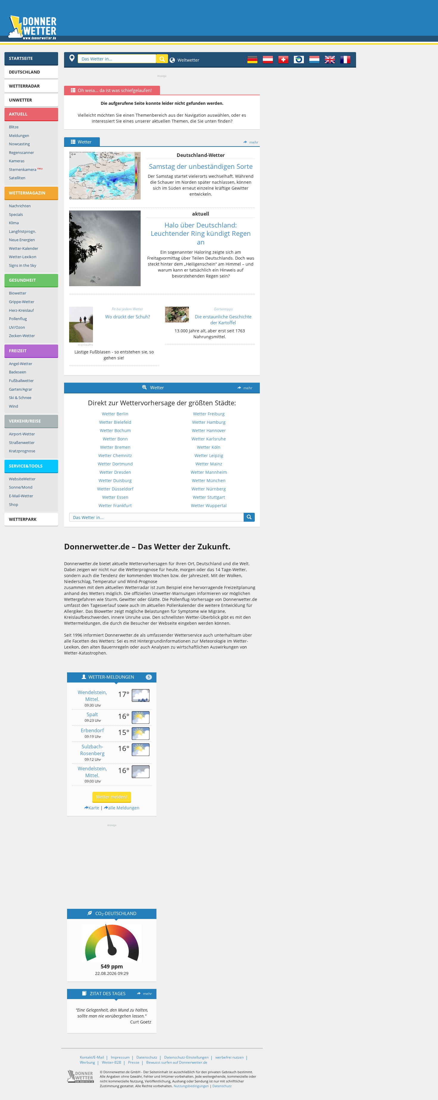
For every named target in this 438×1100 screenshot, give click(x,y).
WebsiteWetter (22, 479)
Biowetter (17, 293)
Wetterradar (24, 86)
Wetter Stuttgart (209, 497)
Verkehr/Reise (25, 421)
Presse (133, 1062)
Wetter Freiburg (209, 414)
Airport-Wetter (22, 434)
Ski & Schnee (20, 397)
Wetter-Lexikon (22, 256)
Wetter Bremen (115, 447)
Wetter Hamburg (209, 422)
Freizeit (18, 350)
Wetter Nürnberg (209, 489)
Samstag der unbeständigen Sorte (201, 166)
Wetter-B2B (111, 1062)
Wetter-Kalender (23, 248)
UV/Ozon (17, 327)
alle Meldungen (123, 808)
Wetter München (209, 480)
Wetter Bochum (115, 430)
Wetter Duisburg (115, 480)
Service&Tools (26, 466)
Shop (13, 504)
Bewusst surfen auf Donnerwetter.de (176, 1062)
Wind (13, 406)
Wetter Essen (115, 497)
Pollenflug (18, 318)
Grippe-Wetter (21, 301)
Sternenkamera (26, 169)
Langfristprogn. (22, 231)
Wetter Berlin (115, 414)
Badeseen (17, 372)
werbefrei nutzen (229, 1057)
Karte (93, 808)
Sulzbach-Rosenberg (92, 750)
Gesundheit (22, 280)
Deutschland (24, 72)
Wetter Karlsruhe (209, 439)
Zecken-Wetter (22, 335)
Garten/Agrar (20, 389)
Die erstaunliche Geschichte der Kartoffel (223, 319)
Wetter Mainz (208, 464)
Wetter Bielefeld (115, 422)
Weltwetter (187, 60)
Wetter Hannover (209, 430)
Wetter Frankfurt (115, 505)
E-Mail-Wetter (21, 495)
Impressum (120, 1057)
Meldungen (19, 135)
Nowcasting (19, 144)
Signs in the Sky (22, 265)
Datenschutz (146, 1057)
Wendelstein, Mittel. (92, 695)
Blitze (13, 127)
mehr (253, 142)
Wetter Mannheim (209, 472)
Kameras (16, 160)
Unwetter (20, 100)
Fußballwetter (21, 380)
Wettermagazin (27, 193)
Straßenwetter (22, 442)
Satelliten (17, 177)
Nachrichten (20, 205)
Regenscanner (21, 152)
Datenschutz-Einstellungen (186, 1057)
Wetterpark (22, 519)
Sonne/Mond (20, 487)
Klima (14, 222)
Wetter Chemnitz (115, 455)
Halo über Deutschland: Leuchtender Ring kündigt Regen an (201, 233)
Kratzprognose (22, 451)
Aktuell (18, 114)
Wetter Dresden (115, 472)
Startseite (21, 58)
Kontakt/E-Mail (92, 1057)
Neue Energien (22, 239)
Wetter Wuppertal (209, 505)
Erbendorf (92, 730)
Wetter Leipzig (209, 455)
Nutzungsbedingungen (191, 1086)
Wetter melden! (111, 797)
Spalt (92, 714)
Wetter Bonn (115, 439)
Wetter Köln (208, 447)
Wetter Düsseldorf (115, 489)
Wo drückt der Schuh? (127, 317)
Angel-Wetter (20, 363)
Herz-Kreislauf (21, 310)
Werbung (87, 1062)
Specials (16, 214)
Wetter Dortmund (115, 464)
